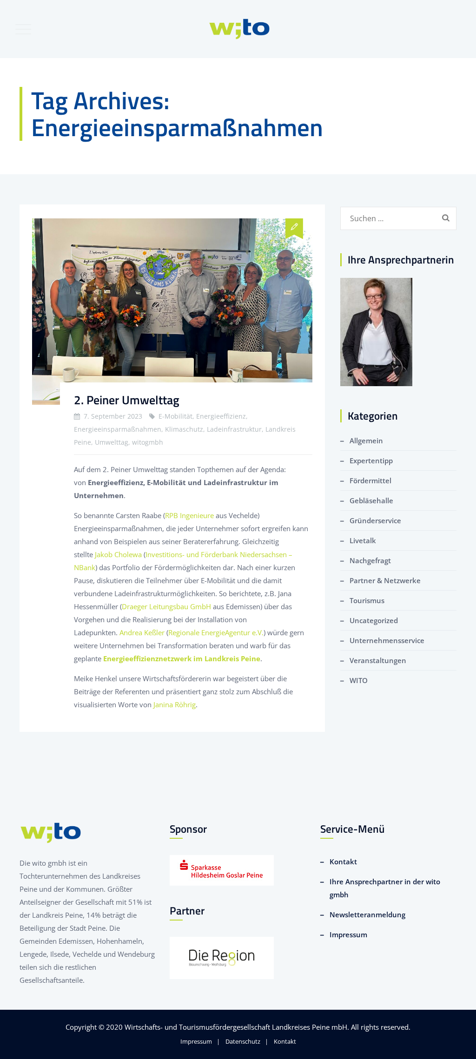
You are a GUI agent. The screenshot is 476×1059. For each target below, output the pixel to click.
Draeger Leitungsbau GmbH (166, 606)
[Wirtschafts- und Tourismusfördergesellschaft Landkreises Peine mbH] (239, 29)
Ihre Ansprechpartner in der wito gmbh (385, 888)
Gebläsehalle (371, 500)
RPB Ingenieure (189, 515)
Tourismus (367, 600)
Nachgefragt (370, 560)
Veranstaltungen (378, 660)
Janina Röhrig (174, 704)
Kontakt (343, 861)
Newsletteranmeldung (367, 914)
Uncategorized (374, 620)
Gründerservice (375, 520)
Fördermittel (370, 480)
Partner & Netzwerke (385, 580)
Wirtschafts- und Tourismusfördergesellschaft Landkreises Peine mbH (236, 1027)
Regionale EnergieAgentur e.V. (216, 632)
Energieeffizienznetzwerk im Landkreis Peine (181, 658)
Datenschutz (242, 1041)
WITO (359, 680)
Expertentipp (371, 460)
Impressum (348, 934)
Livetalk (363, 540)
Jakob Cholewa (118, 554)
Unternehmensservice (387, 640)
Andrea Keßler (142, 632)
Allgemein (366, 440)
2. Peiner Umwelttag (126, 400)
